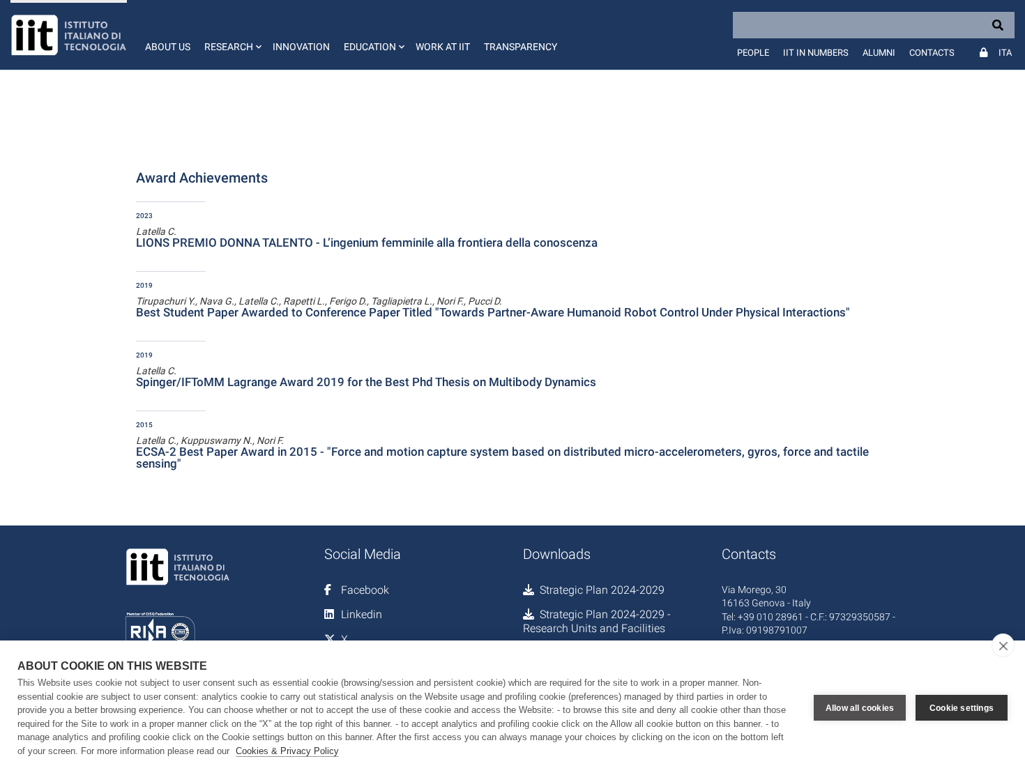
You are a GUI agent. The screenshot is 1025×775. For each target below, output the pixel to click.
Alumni (879, 52)
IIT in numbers (816, 52)
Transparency (520, 46)
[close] (1003, 645)
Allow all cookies (860, 708)
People (753, 52)
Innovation (301, 46)
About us (167, 46)
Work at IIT (443, 46)
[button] (231, 35)
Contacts (932, 52)
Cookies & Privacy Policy (287, 751)
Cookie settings (961, 708)
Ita (1005, 52)
